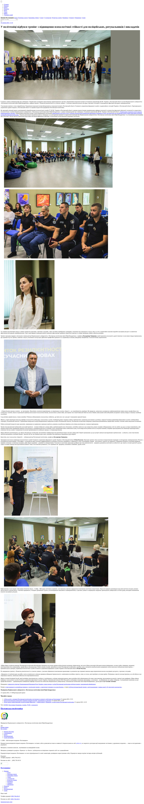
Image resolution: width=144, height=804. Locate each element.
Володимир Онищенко (15, 705)
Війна (5, 13)
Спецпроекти (8, 733)
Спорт (41, 17)
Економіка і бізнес (34, 17)
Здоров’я (71, 17)
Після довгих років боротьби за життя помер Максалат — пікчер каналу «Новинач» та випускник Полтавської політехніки (39, 702)
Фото (5, 10)
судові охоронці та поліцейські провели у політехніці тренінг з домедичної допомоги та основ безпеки (34, 687)
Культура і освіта (57, 17)
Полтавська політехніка (12, 708)
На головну (4, 729)
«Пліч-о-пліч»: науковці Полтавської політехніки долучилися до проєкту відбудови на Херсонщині (32, 699)
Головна (6, 4)
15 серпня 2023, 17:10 (7, 22)
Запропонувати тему (6, 802)
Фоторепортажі (8, 736)
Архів (83, 17)
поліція (24, 705)
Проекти (6, 9)
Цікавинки (78, 17)
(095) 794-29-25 (15, 796)
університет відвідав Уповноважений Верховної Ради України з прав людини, (30, 684)
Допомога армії (8, 15)
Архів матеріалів (9, 737)
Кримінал (65, 17)
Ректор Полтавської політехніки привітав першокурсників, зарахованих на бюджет (27, 700)
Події (15, 17)
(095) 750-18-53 (15, 799)
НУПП (6, 705)
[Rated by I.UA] (4, 764)
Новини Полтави (9, 731)
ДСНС (29, 705)
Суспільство (47, 17)
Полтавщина (5, 768)
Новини (6, 6)
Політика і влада (23, 17)
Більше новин (4, 727)
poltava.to (78, 743)
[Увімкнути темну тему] (1, 1)
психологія (34, 705)
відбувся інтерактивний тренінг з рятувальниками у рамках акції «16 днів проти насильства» (95, 687)
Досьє (5, 12)
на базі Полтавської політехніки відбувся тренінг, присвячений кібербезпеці (74, 684)
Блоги (5, 7)
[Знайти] (17, 19)
